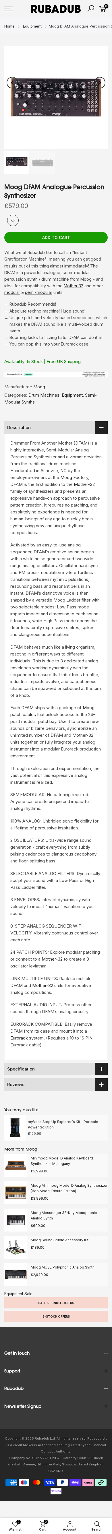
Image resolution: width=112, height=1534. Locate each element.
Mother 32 (73, 285)
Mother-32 (84, 484)
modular (12, 292)
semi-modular (38, 292)
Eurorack (19, 1038)
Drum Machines (43, 395)
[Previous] (12, 82)
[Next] (99, 82)
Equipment (72, 395)
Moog (39, 386)
